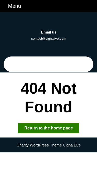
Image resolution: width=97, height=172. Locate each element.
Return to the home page (51, 129)
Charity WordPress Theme (39, 145)
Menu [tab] (14, 6)
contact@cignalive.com (48, 38)
